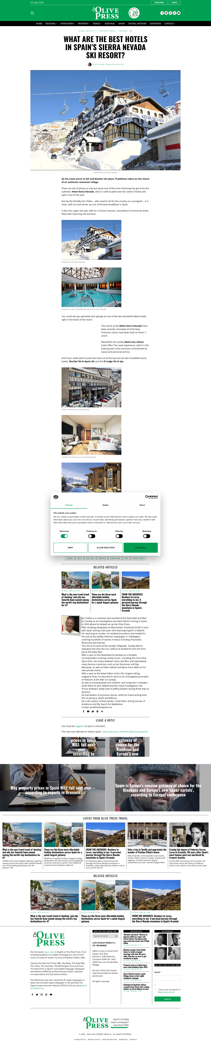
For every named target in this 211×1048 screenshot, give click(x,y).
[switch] (91, 536)
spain (126, 558)
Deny (70, 548)
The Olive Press (138, 558)
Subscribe (159, 2)
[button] (116, 936)
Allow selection (105, 548)
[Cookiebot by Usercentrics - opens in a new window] (147, 497)
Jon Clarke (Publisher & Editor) (109, 64)
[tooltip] (162, 13)
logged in (80, 726)
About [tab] (142, 505)
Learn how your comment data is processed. (125, 731)
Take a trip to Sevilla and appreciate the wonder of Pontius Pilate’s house (147, 851)
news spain (90, 558)
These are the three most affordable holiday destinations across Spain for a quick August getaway (105, 598)
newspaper (102, 558)
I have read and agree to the (169, 990)
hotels (79, 558)
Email (158, 972)
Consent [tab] (69, 505)
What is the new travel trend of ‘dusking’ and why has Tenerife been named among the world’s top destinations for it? (75, 599)
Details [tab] (106, 505)
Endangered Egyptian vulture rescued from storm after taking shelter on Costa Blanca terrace (136, 987)
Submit (167, 999)
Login (174, 2)
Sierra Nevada (115, 558)
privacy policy (168, 992)
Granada (70, 558)
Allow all (140, 548)
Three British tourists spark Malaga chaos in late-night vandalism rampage (134, 976)
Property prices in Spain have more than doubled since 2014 (135, 966)
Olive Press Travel (107, 31)
